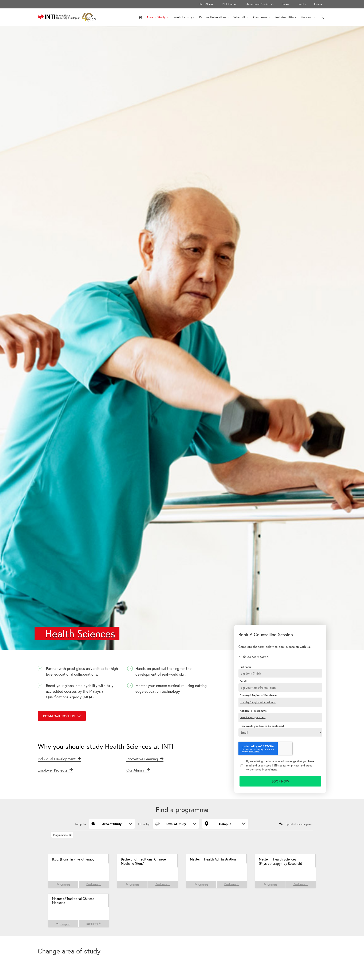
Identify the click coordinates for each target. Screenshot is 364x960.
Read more (92, 884)
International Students (258, 4)
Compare (65, 884)
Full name (246, 667)
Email (243, 681)
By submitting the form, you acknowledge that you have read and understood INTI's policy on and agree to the (280, 765)
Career (318, 4)
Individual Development (57, 758)
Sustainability (284, 17)
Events (302, 4)
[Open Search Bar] (322, 17)
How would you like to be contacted (262, 726)
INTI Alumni (206, 4)
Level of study (182, 17)
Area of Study (156, 17)
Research (307, 17)
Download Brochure (59, 716)
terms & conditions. (266, 769)
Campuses (260, 17)
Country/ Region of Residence (258, 695)
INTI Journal (229, 4)
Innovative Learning (142, 758)
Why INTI (239, 17)
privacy (295, 765)
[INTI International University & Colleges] (69, 17)
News (285, 4)
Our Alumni (136, 770)
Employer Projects (53, 770)
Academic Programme (253, 711)
